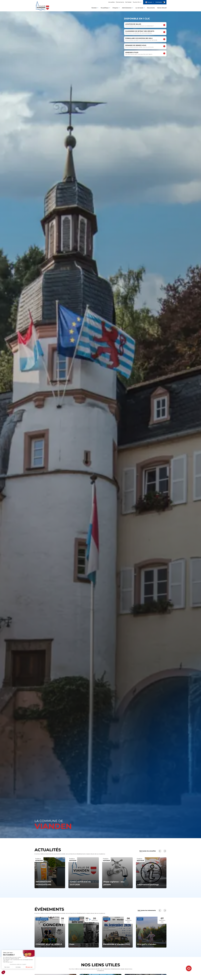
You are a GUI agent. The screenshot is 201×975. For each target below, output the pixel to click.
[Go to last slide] (159, 851)
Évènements (120, 2)
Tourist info (136, 2)
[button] (149, 2)
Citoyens (115, 8)
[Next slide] (164, 851)
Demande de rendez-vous (139, 46)
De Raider (128, 2)
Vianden (94, 8)
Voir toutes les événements (147, 910)
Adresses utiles (138, 53)
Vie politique (105, 8)
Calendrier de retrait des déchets (139, 32)
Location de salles (139, 25)
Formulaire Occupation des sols (141, 39)
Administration (127, 8)
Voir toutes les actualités (147, 851)
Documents (151, 8)
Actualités (111, 2)
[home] (39, 7)
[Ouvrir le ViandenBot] (189, 968)
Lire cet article (50, 872)
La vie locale (139, 8)
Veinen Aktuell (161, 8)
